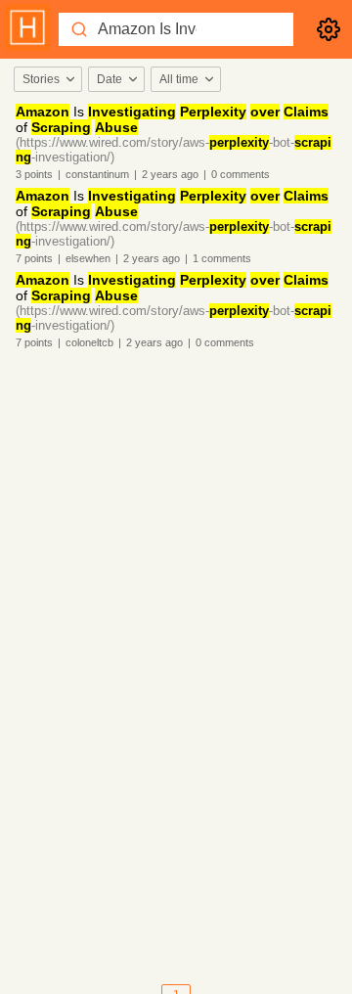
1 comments (222, 258)
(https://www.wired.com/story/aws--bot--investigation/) (173, 149)
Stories (41, 79)
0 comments (240, 174)
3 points (34, 174)
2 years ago (170, 174)
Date (109, 79)
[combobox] (47, 79)
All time (178, 79)
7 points (34, 258)
